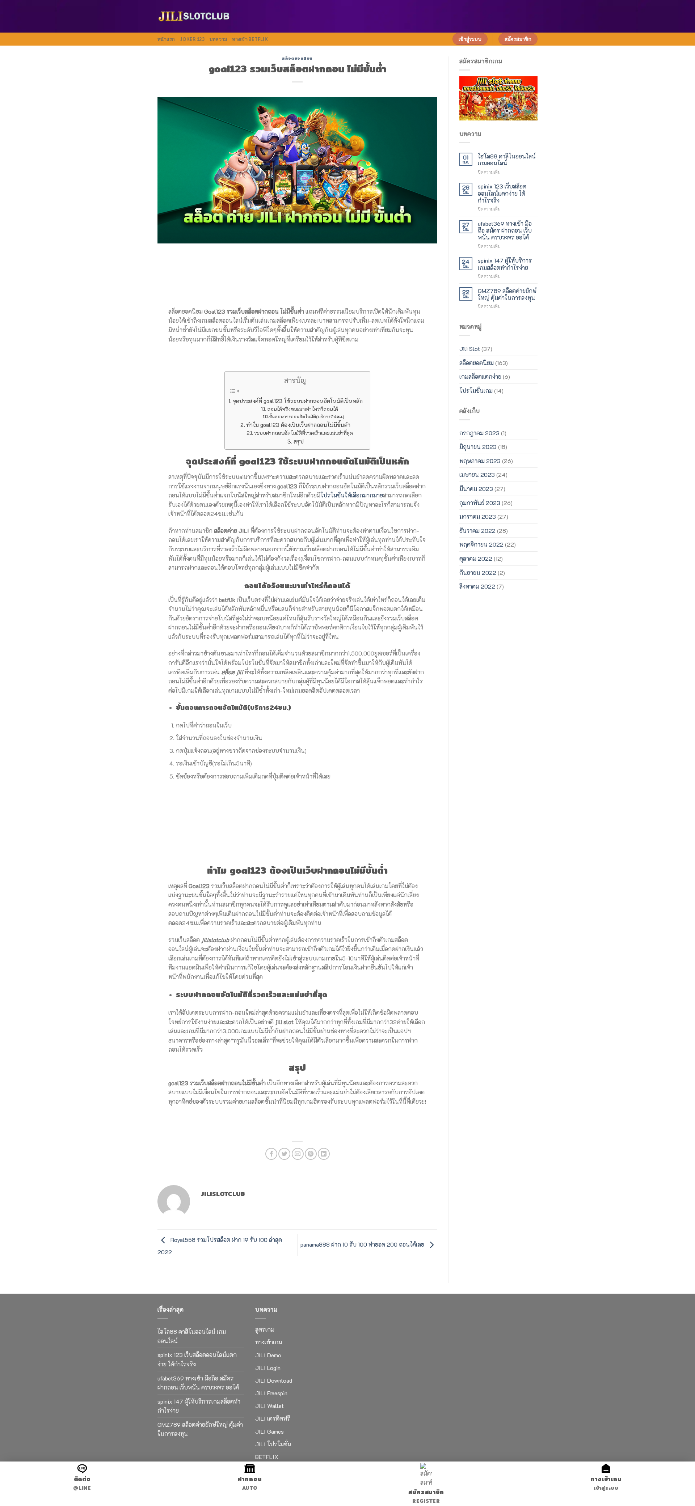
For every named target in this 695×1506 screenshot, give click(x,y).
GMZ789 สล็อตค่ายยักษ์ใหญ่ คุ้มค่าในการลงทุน (507, 294)
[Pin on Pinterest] (311, 1154)
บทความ (218, 39)
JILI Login (268, 1367)
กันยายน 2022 (477, 572)
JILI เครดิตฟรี (272, 1418)
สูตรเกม (264, 1329)
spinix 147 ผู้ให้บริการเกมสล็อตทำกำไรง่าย (505, 264)
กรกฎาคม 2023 (479, 433)
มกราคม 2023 (477, 516)
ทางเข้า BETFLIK (250, 39)
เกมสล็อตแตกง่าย (480, 376)
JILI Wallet (269, 1405)
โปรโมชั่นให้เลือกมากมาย (351, 495)
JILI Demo (268, 1355)
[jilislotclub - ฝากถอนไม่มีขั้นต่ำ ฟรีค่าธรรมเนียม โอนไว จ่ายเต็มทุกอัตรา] (193, 16)
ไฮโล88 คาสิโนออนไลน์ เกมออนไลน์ (507, 159)
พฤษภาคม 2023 (480, 460)
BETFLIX (266, 1456)
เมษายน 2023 (477, 474)
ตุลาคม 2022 (475, 558)
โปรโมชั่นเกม (476, 390)
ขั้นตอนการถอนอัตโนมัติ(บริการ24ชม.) (306, 416)
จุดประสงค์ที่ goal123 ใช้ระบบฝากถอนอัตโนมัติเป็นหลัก (298, 400)
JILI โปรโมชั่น (273, 1444)
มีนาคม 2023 (476, 488)
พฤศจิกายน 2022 (481, 544)
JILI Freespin (271, 1393)
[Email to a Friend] (298, 1154)
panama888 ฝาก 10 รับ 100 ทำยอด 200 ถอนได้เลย (363, 1244)
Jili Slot (469, 348)
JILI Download (273, 1380)
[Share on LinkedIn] (324, 1154)
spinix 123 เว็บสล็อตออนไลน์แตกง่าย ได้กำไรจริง (502, 193)
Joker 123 (192, 39)
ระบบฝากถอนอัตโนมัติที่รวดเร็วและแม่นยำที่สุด (303, 433)
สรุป (299, 441)
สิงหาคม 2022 (477, 586)
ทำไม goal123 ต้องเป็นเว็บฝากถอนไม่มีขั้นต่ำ (298, 424)
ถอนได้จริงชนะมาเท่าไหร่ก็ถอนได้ (302, 409)
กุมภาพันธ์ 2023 (479, 502)
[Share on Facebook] (271, 1154)
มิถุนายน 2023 (478, 446)
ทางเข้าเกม (268, 1342)
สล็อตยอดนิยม (297, 58)
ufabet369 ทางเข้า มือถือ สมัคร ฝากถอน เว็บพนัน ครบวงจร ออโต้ (505, 230)
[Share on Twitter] (284, 1154)
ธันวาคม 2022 (477, 530)
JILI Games (269, 1431)
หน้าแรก (166, 39)
